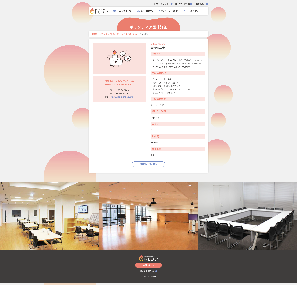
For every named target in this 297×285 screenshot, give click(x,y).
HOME (94, 34)
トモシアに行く (193, 11)
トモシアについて (123, 11)
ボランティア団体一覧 (109, 34)
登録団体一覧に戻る (148, 164)
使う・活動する (147, 11)
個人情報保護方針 (147, 271)
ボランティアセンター (170, 11)
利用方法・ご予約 (182, 4)
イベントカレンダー (161, 4)
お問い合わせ (200, 4)
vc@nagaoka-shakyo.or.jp (122, 97)
